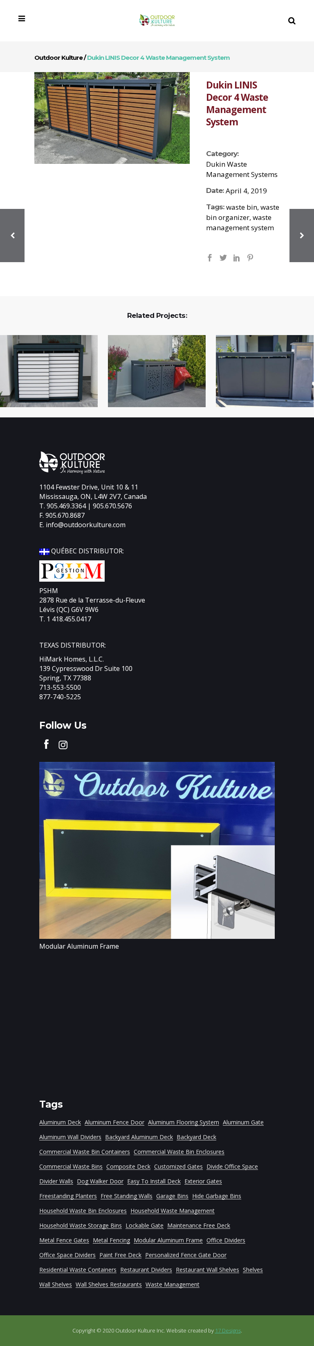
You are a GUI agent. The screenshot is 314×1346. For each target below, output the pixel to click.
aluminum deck (60, 1122)
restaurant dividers (146, 1269)
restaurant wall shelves (207, 1269)
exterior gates (203, 1181)
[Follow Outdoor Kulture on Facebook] (46, 743)
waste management (173, 1284)
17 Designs (228, 1330)
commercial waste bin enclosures (179, 1152)
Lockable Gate (145, 1225)
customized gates (178, 1166)
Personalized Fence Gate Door (186, 1255)
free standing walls (127, 1196)
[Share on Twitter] (223, 257)
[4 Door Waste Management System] (112, 118)
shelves (253, 1269)
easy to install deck (154, 1181)
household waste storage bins (80, 1225)
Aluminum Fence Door (114, 1122)
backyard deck (196, 1137)
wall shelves (55, 1284)
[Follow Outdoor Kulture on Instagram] (63, 743)
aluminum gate (243, 1122)
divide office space (232, 1166)
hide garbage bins (216, 1196)
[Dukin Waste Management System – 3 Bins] (260, 371)
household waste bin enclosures (83, 1211)
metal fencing (111, 1240)
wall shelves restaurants (109, 1284)
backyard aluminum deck (139, 1137)
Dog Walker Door (100, 1181)
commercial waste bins (71, 1166)
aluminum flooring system (183, 1122)
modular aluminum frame (168, 1240)
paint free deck (120, 1255)
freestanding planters (68, 1196)
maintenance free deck (198, 1225)
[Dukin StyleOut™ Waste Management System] (152, 371)
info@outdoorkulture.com (86, 524)
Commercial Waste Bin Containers (84, 1152)
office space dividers (67, 1255)
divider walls (56, 1181)
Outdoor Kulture (58, 57)
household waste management (172, 1211)
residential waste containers (78, 1269)
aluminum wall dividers (70, 1137)
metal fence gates (64, 1240)
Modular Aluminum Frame (79, 946)
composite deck (128, 1166)
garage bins (172, 1196)
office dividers (225, 1240)
